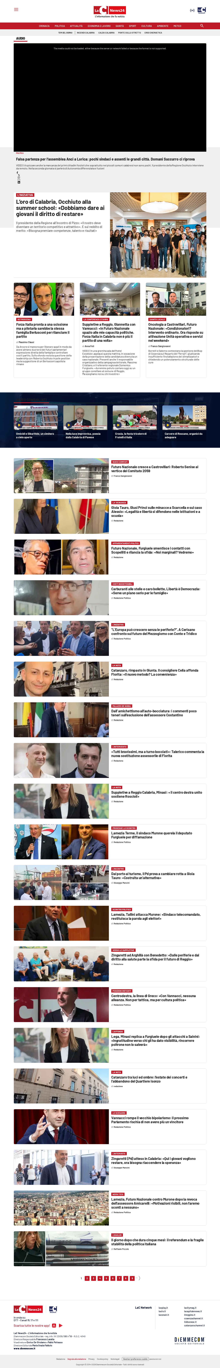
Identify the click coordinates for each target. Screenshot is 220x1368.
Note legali (115, 1359)
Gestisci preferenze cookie (135, 1359)
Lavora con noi (155, 1359)
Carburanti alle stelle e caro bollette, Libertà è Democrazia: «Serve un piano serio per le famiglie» (155, 591)
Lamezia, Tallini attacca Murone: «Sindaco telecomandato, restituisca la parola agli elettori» (156, 916)
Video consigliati (31, 400)
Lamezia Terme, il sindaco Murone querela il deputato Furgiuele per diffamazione (151, 835)
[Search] (202, 26)
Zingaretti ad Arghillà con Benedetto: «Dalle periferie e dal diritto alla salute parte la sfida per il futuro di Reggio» (155, 957)
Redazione (60, 1359)
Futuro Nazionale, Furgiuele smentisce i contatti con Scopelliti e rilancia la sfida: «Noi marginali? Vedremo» (152, 550)
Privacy (91, 1359)
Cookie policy (102, 1359)
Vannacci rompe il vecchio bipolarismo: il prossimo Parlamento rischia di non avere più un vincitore (150, 1120)
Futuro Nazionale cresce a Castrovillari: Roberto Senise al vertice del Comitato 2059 (154, 469)
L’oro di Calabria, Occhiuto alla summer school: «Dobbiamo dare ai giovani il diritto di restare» (60, 207)
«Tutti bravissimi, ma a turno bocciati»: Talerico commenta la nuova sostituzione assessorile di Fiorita (157, 753)
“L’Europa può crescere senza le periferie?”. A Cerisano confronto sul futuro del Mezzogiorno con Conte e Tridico (154, 631)
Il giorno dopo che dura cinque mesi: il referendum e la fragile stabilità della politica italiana (157, 1242)
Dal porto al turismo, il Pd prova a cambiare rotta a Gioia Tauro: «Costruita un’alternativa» (152, 876)
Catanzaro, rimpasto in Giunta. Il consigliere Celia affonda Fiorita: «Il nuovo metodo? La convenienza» (154, 672)
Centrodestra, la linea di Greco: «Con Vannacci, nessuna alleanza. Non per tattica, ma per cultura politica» (153, 998)
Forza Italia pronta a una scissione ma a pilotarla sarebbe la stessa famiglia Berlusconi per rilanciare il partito (42, 330)
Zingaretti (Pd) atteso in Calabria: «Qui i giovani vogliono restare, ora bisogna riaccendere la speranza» (153, 1160)
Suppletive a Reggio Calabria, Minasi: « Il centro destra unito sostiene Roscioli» (156, 794)
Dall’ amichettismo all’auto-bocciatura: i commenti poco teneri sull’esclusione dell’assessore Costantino (154, 713)
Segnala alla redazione (76, 1359)
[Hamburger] (15, 10)
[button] (17, 172)
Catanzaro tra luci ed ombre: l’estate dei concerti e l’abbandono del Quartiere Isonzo (149, 1079)
